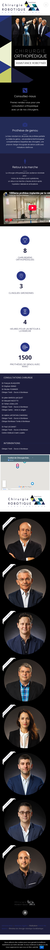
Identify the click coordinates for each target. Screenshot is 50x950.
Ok (42, 947)
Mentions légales (21, 925)
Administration (7, 925)
